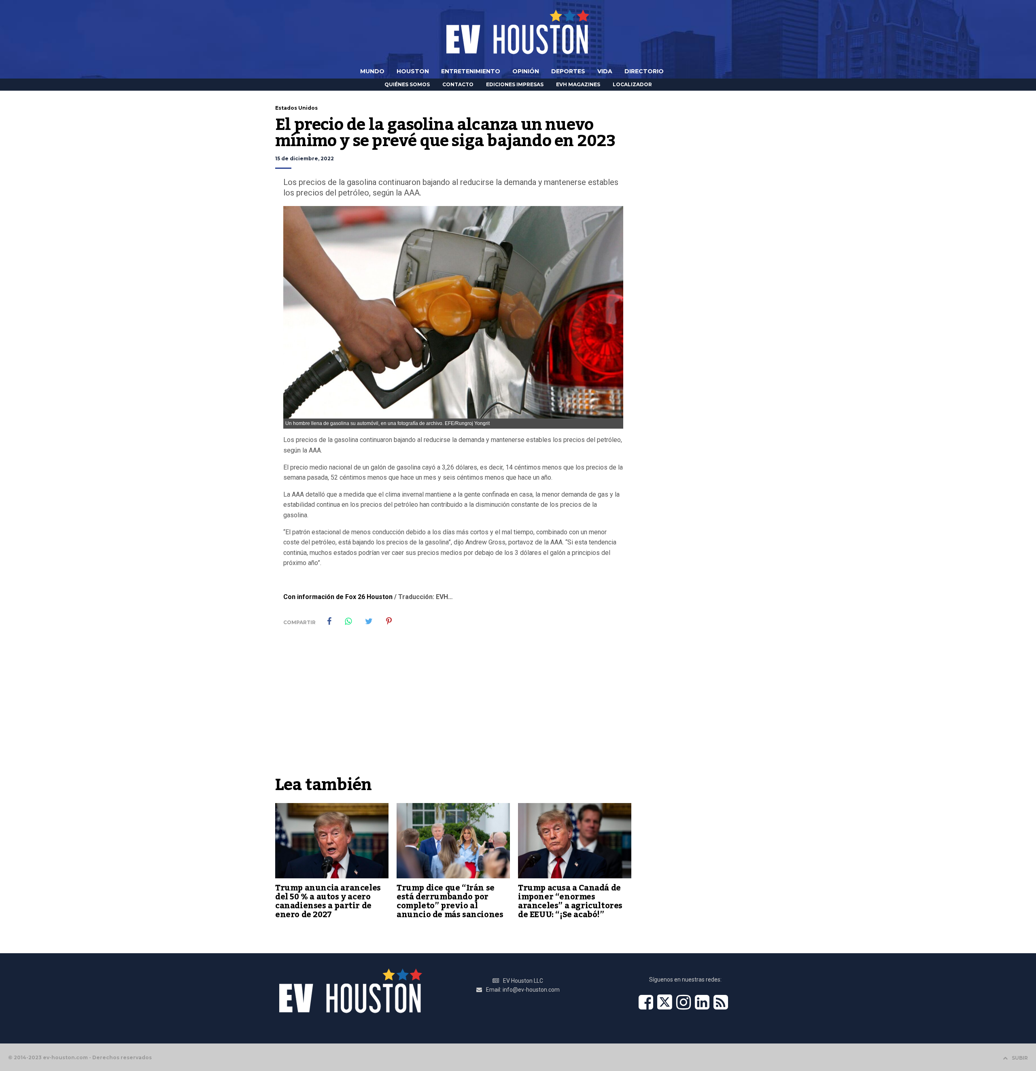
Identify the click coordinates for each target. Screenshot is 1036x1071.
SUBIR (1020, 1058)
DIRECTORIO (644, 71)
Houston (413, 71)
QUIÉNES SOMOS (407, 84)
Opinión (525, 71)
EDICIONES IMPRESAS (514, 84)
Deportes (568, 71)
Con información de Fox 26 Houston (338, 597)
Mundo (372, 71)
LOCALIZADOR (632, 84)
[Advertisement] (453, 710)
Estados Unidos (296, 108)
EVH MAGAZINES (578, 84)
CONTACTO (457, 84)
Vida (604, 71)
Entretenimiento (470, 71)
